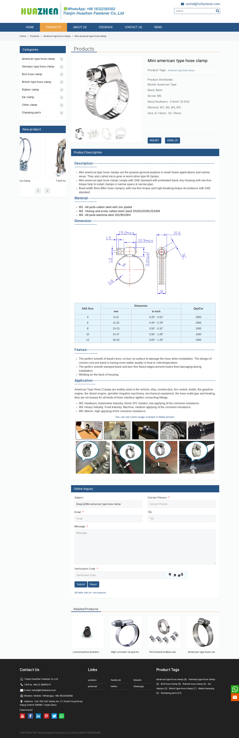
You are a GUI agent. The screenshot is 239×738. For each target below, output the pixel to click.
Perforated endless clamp (164, 652)
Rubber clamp (30, 89)
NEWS (158, 27)
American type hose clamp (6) (171, 679)
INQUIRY (154, 140)
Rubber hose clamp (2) (194, 684)
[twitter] (54, 716)
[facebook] (30, 716)
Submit (81, 584)
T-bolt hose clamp (43, 180)
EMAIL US (172, 140)
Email (79, 512)
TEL (150, 512)
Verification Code (86, 568)
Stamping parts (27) (171, 693)
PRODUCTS (53, 27)
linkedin (137, 680)
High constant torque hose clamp (130, 652)
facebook (116, 680)
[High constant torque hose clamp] (126, 632)
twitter (114, 686)
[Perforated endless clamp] (164, 632)
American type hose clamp (57, 36)
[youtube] (22, 716)
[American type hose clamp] (202, 632)
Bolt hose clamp (32, 74)
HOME (30, 27)
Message (81, 526)
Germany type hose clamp (38, 66)
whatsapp (138, 686)
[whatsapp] (61, 716)
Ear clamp (28, 97)
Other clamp (29, 104)
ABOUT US (80, 27)
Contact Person (159, 497)
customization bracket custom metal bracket (99, 652)
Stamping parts (31, 112)
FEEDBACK (106, 27)
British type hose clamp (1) (182, 688)
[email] (235, 697)
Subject (79, 497)
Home (23, 36)
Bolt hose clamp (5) (171, 684)
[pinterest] (46, 716)
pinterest (92, 686)
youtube (92, 680)
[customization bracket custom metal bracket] (87, 632)
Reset (93, 584)
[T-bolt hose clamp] (43, 157)
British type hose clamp (36, 82)
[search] (217, 10)
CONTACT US (133, 27)
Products (34, 36)
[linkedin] (38, 716)
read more (26, 710)
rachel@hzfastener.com (43, 690)
